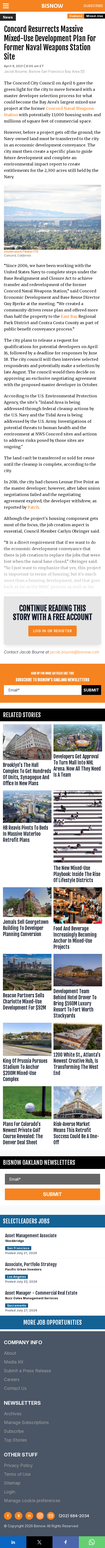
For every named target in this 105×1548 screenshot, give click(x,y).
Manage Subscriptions (26, 1422)
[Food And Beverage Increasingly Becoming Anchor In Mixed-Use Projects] (77, 919)
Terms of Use (17, 1474)
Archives (12, 1413)
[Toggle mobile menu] (7, 6)
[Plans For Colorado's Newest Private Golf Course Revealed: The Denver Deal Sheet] (27, 1117)
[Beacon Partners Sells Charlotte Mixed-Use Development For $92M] (27, 987)
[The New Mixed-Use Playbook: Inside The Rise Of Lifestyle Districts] (77, 837)
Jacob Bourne (31, 652)
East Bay (69, 316)
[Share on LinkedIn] (13, 1542)
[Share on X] (39, 1542)
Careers (12, 1379)
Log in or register (52, 631)
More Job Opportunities (52, 1322)
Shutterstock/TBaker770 (21, 251)
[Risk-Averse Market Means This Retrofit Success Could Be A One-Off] (77, 1117)
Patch (33, 507)
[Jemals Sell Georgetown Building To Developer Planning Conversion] (27, 919)
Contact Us (15, 1388)
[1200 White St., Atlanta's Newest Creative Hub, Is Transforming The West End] (77, 1053)
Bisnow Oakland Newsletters (39, 1162)
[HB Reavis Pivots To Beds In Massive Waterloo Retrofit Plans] (27, 837)
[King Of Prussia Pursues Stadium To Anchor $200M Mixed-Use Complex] (27, 1053)
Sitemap (12, 1483)
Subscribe (93, 6)
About (10, 1353)
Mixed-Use (94, 16)
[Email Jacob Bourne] (82, 71)
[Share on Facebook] (65, 1542)
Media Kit (13, 1361)
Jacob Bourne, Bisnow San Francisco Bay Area (42, 71)
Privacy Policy (18, 1465)
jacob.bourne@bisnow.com (74, 652)
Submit (91, 690)
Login (9, 1491)
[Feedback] (51, 1516)
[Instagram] (40, 1516)
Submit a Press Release (27, 1370)
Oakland (75, 16)
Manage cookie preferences (32, 1500)
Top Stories (15, 1440)
